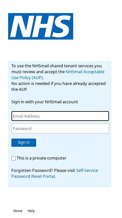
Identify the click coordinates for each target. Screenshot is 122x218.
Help (31, 211)
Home (17, 211)
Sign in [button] (24, 142)
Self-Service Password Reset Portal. (54, 173)
